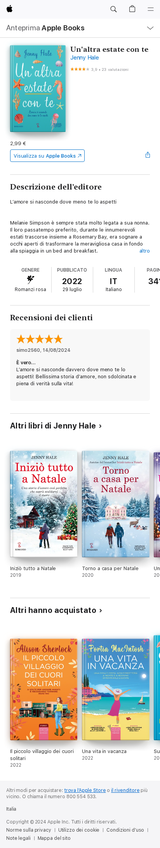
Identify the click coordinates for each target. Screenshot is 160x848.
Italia (11, 809)
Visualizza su (45, 156)
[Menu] (150, 9)
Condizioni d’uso (125, 830)
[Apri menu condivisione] (147, 155)
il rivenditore (125, 790)
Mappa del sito (54, 838)
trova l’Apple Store (85, 790)
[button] (113, 9)
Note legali (18, 838)
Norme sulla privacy (28, 830)
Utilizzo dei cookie (79, 830)
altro (144, 251)
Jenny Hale (84, 57)
